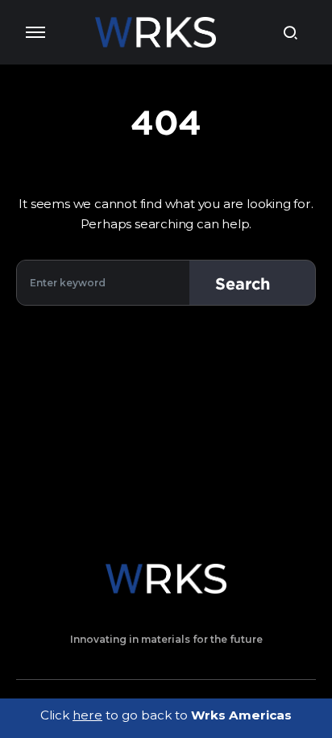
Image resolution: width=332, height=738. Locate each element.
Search (242, 283)
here (87, 715)
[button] (35, 32)
